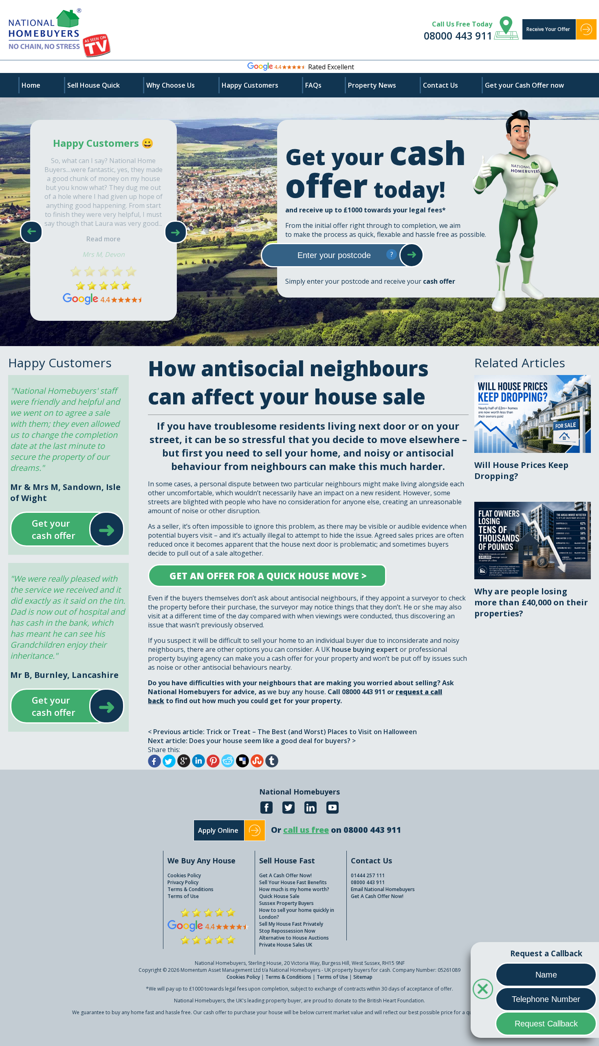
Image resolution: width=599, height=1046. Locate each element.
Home (31, 85)
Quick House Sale (279, 896)
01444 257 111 (368, 875)
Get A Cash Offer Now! (285, 875)
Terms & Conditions (190, 889)
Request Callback (546, 1023)
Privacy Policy (182, 882)
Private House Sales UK (285, 944)
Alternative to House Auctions (294, 937)
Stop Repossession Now (287, 930)
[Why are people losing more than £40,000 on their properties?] (532, 506)
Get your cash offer (59, 529)
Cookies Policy (184, 875)
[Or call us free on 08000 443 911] (336, 838)
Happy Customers (250, 85)
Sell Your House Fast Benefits (293, 882)
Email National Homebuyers (383, 889)
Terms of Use (183, 896)
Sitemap (362, 976)
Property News (372, 85)
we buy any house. (296, 691)
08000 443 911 (458, 35)
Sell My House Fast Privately (291, 923)
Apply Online (218, 830)
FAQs (313, 85)
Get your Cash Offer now (524, 85)
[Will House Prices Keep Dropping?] (532, 379)
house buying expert (365, 649)
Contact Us (440, 85)
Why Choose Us (170, 85)
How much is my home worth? (294, 889)
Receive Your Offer (548, 29)
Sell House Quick (93, 85)
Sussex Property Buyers (286, 903)
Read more (103, 238)
